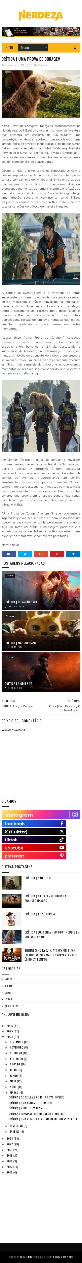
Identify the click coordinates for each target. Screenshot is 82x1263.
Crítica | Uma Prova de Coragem (30, 1103)
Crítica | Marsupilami (20, 642)
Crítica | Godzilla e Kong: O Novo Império (36, 1097)
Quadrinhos (11, 1006)
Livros (8, 999)
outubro (16, 1053)
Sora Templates (28, 1256)
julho (14, 1070)
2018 (10, 1161)
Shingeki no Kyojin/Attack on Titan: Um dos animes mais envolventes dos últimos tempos (50, 954)
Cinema (42, 65)
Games (8, 992)
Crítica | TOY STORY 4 (39, 914)
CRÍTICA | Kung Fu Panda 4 (26, 1108)
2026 (10, 1025)
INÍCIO (9, 47)
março (15, 1092)
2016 (10, 1172)
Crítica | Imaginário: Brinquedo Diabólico (37, 1113)
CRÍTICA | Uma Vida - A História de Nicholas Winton (43, 1119)
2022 (10, 1144)
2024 (10, 1037)
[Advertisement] (31, 1204)
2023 (10, 1138)
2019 (10, 1155)
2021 (10, 1150)
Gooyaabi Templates (63, 1256)
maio (13, 1081)
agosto (15, 1064)
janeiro (15, 1131)
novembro (17, 1047)
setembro (17, 1058)
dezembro (17, 1042)
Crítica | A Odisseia (18, 683)
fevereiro (17, 1126)
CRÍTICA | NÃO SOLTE (38, 878)
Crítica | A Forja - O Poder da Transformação (45, 898)
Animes (8, 979)
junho (14, 1075)
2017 (10, 1167)
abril (14, 1087)
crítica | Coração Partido (23, 602)
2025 (10, 1031)
